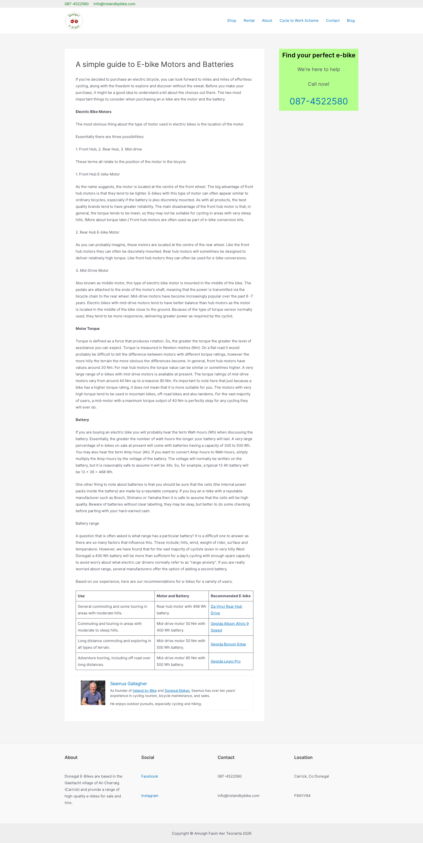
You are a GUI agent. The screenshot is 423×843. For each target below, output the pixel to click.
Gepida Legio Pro (226, 661)
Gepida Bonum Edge (228, 644)
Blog (351, 20)
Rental (249, 20)
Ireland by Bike (145, 690)
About (267, 20)
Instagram (149, 795)
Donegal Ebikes (177, 690)
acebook (150, 776)
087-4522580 (319, 101)
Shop (231, 20)
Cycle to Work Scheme (299, 20)
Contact (333, 20)
